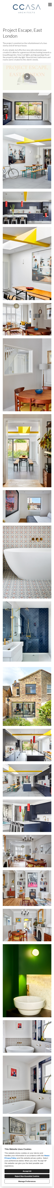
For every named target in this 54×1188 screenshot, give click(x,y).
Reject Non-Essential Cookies (27, 1176)
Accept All (27, 1171)
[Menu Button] (49, 4)
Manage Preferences (27, 1181)
